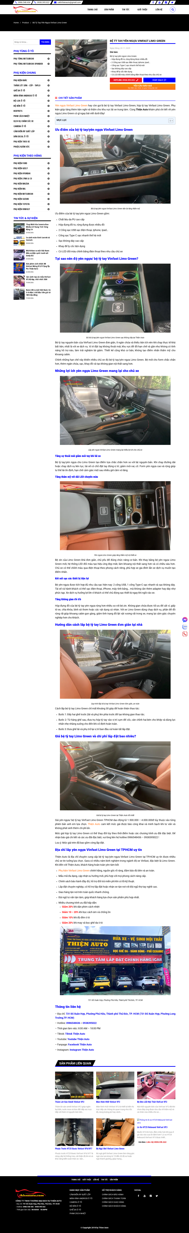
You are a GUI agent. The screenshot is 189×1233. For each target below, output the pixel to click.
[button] (169, 120)
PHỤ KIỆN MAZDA (21, 183)
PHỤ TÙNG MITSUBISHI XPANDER (28, 63)
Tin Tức (125, 9)
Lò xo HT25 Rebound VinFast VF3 (152, 1127)
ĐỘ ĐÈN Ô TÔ (19, 105)
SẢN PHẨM (114, 1179)
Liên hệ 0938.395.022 (156, 1142)
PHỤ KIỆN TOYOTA (22, 204)
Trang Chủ (92, 9)
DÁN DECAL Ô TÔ (21, 136)
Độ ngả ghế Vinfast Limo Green (110, 1148)
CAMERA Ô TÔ (20, 126)
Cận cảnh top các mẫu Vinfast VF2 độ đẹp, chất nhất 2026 (38, 278)
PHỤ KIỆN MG (19, 188)
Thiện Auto (94, 824)
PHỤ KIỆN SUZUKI (21, 198)
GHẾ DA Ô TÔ (19, 90)
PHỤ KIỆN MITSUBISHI (23, 193)
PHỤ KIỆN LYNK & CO (23, 178)
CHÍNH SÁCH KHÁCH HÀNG (114, 1206)
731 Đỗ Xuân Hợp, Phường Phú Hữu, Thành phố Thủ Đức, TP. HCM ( (103, 1013)
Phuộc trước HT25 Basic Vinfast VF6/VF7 (73, 1148)
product (25, 23)
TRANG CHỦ (75, 1179)
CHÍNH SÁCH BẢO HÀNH (112, 1194)
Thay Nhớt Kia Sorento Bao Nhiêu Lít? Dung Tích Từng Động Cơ (37, 227)
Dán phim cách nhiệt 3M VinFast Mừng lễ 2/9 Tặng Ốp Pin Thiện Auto (38, 266)
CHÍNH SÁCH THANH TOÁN (114, 1198)
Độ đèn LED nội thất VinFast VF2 (152, 1102)
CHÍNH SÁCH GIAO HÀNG (113, 1202)
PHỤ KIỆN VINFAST (22, 209)
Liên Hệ (159, 9)
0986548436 (73, 1023)
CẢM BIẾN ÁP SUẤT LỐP (24, 131)
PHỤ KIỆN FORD (20, 163)
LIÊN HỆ (96, 1179)
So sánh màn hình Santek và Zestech (38, 238)
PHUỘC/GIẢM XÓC (22, 146)
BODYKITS (18, 110)
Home (16, 23)
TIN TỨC (104, 1179)
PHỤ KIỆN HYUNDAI (22, 173)
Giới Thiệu (142, 9)
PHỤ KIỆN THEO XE (22, 141)
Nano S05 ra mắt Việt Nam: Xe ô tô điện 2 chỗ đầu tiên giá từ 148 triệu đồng (38, 292)
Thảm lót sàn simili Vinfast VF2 (69, 1102)
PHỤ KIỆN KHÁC (20, 80)
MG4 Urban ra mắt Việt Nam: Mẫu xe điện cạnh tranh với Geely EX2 (38, 253)
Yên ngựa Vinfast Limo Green (71, 105)
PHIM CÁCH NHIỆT (22, 116)
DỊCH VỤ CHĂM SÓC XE (23, 121)
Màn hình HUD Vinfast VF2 (108, 1102)
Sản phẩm (109, 9)
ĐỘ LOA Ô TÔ (19, 100)
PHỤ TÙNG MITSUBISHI (24, 58)
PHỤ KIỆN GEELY (21, 168)
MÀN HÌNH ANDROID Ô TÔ (25, 95)
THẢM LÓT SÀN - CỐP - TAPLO (27, 85)
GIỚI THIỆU (86, 1179)
